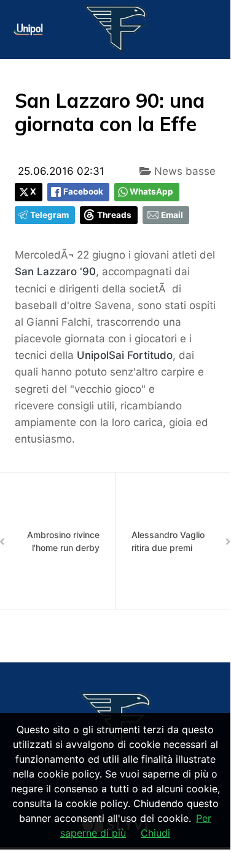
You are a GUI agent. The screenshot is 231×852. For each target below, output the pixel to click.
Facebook (83, 191)
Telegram (49, 215)
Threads (114, 215)
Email (172, 215)
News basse (183, 171)
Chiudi (155, 833)
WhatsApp (151, 191)
